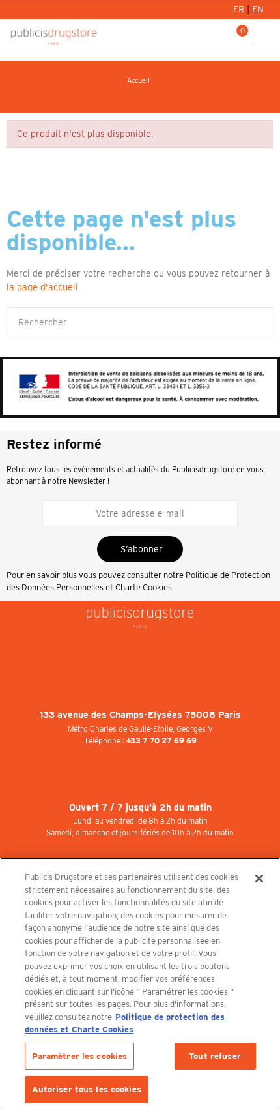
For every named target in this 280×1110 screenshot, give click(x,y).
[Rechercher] (221, 36)
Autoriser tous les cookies (86, 1089)
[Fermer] (259, 878)
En (258, 9)
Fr (240, 9)
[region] (140, 984)
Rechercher (258, 322)
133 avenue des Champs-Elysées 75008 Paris (140, 715)
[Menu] (266, 36)
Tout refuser (215, 1056)
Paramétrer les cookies (80, 1056)
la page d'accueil (42, 287)
